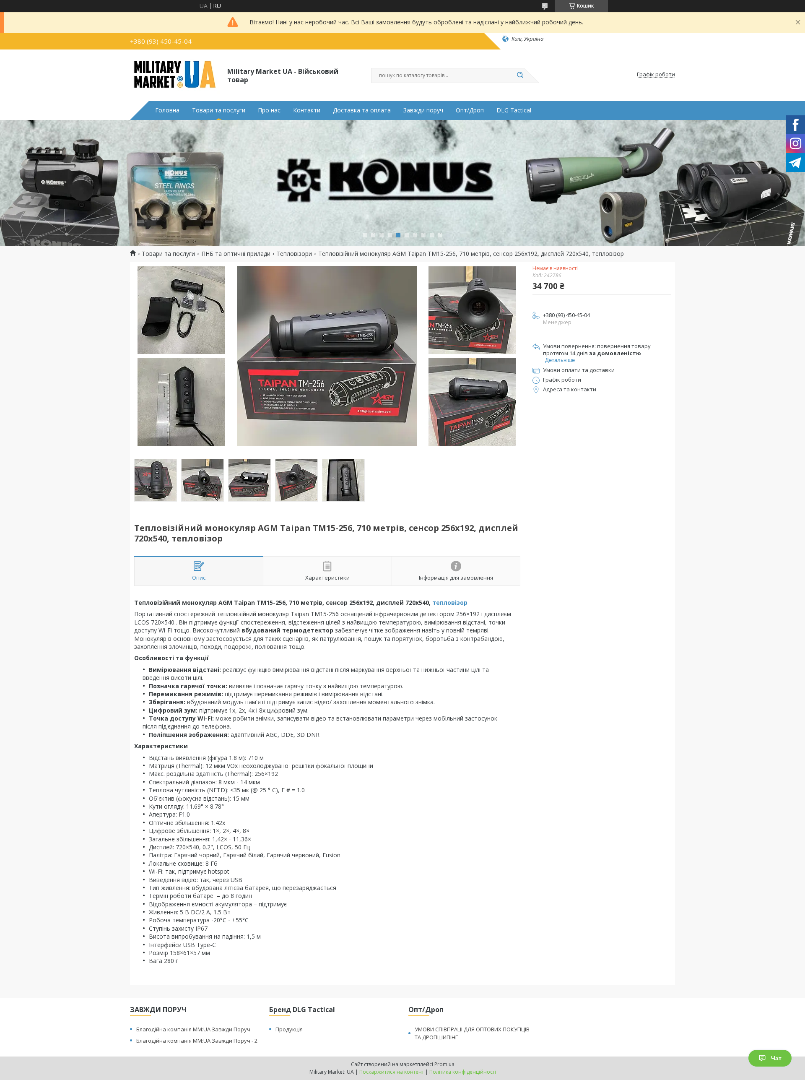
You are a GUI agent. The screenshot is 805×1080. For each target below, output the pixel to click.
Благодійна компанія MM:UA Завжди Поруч (193, 1029)
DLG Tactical (513, 110)
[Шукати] (520, 75)
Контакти (306, 110)
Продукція (289, 1029)
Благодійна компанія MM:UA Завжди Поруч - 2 (196, 1040)
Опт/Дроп (470, 110)
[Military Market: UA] (175, 75)
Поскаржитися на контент (391, 1071)
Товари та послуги (218, 110)
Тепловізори (294, 254)
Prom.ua (444, 1064)
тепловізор (449, 602)
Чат (776, 1058)
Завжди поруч (423, 110)
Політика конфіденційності (462, 1071)
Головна (167, 110)
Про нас (269, 110)
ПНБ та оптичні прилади (235, 254)
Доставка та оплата (362, 110)
